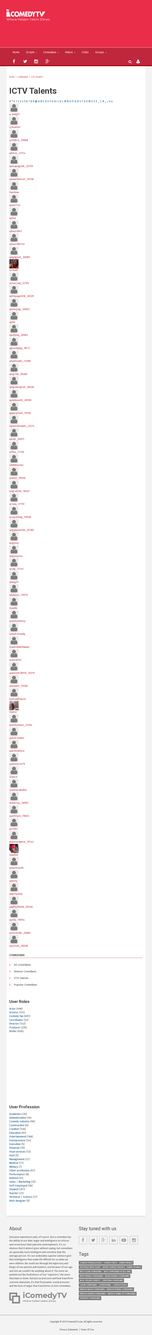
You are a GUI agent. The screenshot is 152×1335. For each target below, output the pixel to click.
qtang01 (14, 582)
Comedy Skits (110, 1263)
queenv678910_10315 (22, 673)
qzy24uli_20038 (18, 945)
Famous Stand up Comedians (122, 1294)
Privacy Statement (69, 1330)
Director (14, 1023)
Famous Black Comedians (92, 1289)
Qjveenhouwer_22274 (21, 426)
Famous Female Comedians (120, 1289)
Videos (69, 52)
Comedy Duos (120, 1285)
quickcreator (16, 738)
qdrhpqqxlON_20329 (21, 296)
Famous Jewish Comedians (92, 1294)
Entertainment (17, 1136)
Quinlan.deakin (18, 790)
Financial (14, 1147)
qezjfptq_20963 (18, 335)
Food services (17, 1151)
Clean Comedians (88, 1285)
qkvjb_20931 (16, 439)
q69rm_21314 (17, 153)
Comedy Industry (19, 1121)
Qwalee (13, 854)
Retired (13, 1178)
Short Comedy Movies (114, 1267)
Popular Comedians (25, 984)
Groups (99, 52)
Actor (12, 1008)
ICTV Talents (37, 77)
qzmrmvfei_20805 (20, 933)
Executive (15, 1144)
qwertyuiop (16, 893)
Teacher (14, 1193)
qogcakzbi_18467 (19, 491)
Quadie (13, 608)
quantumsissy (17, 621)
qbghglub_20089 (19, 257)
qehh (12, 322)
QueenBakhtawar (19, 647)
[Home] (27, 13)
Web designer (17, 1200)
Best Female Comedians (91, 1276)
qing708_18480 (18, 374)
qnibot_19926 (17, 478)
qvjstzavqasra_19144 (21, 841)
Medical (13, 1163)
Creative (14, 1129)
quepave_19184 (18, 686)
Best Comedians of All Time (117, 1271)
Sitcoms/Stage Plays (90, 1267)
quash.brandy (17, 633)
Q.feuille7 (15, 127)
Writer (13, 1031)
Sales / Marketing (19, 1181)
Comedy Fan (16, 1016)
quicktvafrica (16, 750)
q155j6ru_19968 (18, 140)
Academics (15, 1114)
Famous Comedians (25, 971)
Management (16, 1159)
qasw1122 (14, 205)
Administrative (17, 1117)
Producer (14, 1027)
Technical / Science (20, 1196)
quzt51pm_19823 (19, 816)
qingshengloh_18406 (21, 387)
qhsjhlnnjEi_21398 (20, 361)
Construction (16, 1125)
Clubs (85, 52)
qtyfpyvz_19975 (18, 595)
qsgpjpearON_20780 (21, 530)
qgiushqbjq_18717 (19, 348)
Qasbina (14, 192)
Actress (13, 1012)
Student (14, 1189)
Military (13, 1166)
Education (15, 1132)
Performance (17, 1174)
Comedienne (105, 1285)
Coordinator (16, 1020)
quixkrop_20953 (18, 802)
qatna (12, 218)
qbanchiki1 (15, 231)
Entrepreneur (17, 1140)
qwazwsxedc (16, 867)
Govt (12, 1155)
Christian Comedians (112, 1280)
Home (16, 52)
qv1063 (13, 828)
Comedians (49, 52)
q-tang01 (14, 114)
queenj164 (15, 660)
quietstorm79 (17, 764)
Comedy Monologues (91, 1263)
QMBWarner (16, 465)
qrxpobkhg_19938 (20, 517)
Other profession (19, 1170)
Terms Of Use (87, 1330)
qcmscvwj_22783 (19, 283)
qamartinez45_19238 (21, 179)
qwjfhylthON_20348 (21, 907)
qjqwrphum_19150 (20, 413)
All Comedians (22, 964)
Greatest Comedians (90, 1298)
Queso (13, 712)
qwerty (13, 880)
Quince (13, 776)
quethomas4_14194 (20, 725)
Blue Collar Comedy (90, 1280)
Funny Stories (134, 1267)
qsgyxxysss (16, 556)
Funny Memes (125, 1263)
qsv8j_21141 (16, 569)
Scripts (30, 52)
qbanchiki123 (16, 244)
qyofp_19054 (17, 919)
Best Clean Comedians (91, 1271)
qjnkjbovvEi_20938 (20, 400)
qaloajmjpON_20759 (21, 166)
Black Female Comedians (117, 1276)
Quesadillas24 (17, 699)
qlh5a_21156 (16, 452)
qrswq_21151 (16, 504)
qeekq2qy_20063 (19, 309)
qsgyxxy (14, 543)
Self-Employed (18, 1185)
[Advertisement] (77, 33)
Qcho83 (13, 270)
